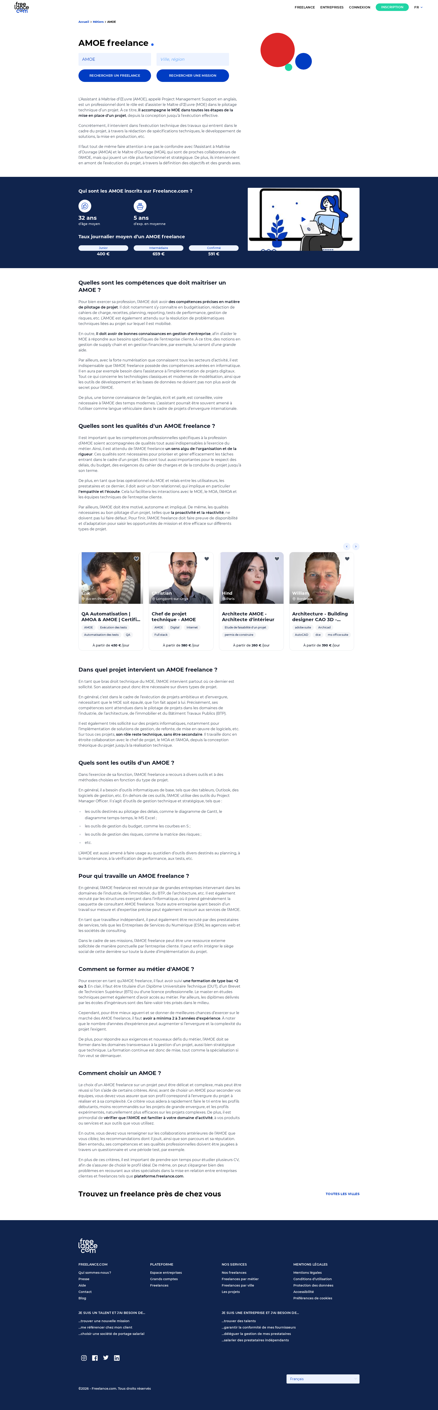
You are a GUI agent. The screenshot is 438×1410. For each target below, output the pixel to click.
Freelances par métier (240, 1279)
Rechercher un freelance (114, 75)
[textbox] (114, 59)
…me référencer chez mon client (105, 1327)
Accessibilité (303, 1292)
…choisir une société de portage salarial (111, 1334)
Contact (85, 1292)
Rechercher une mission (192, 75)
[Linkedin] (116, 1357)
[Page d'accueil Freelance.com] (24, 7)
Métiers (98, 22)
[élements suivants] (356, 546)
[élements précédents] (346, 546)
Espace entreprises (166, 1273)
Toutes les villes (343, 1194)
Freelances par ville (238, 1285)
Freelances (159, 1285)
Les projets (231, 1292)
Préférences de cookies (312, 1298)
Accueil (83, 22)
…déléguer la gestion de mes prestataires (256, 1334)
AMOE (111, 22)
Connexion (359, 7)
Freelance (305, 7)
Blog (82, 1298)
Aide (82, 1285)
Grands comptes (164, 1279)
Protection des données (313, 1285)
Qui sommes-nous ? (94, 1273)
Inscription (392, 7)
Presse (83, 1279)
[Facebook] (94, 1357)
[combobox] (114, 59)
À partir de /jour (111, 645)
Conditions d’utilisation (312, 1279)
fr (416, 7)
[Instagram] (83, 1357)
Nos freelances (234, 1273)
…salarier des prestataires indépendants (255, 1340)
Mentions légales (307, 1273)
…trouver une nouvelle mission (104, 1321)
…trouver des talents (239, 1321)
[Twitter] (105, 1357)
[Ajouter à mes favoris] (136, 559)
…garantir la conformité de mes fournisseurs (259, 1327)
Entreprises (332, 7)
